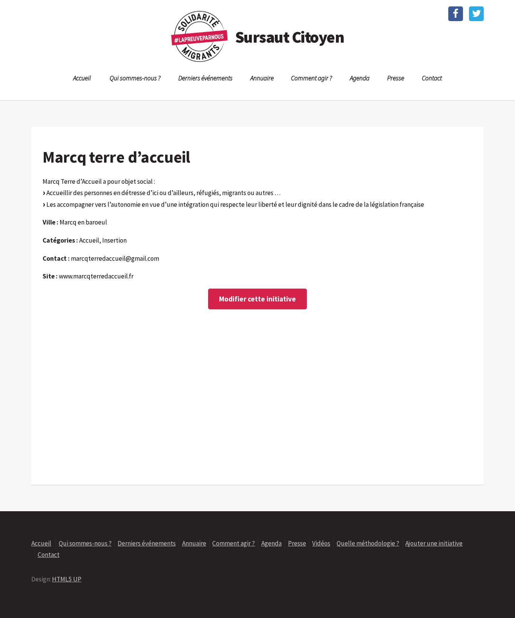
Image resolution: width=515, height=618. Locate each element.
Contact (432, 78)
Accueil (82, 78)
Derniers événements (205, 78)
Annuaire (262, 78)
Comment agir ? (311, 78)
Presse (395, 78)
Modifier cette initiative (257, 298)
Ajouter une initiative (434, 543)
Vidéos (321, 543)
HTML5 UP (66, 579)
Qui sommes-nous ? (135, 78)
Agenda (359, 78)
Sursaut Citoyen (289, 36)
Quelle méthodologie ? (368, 543)
